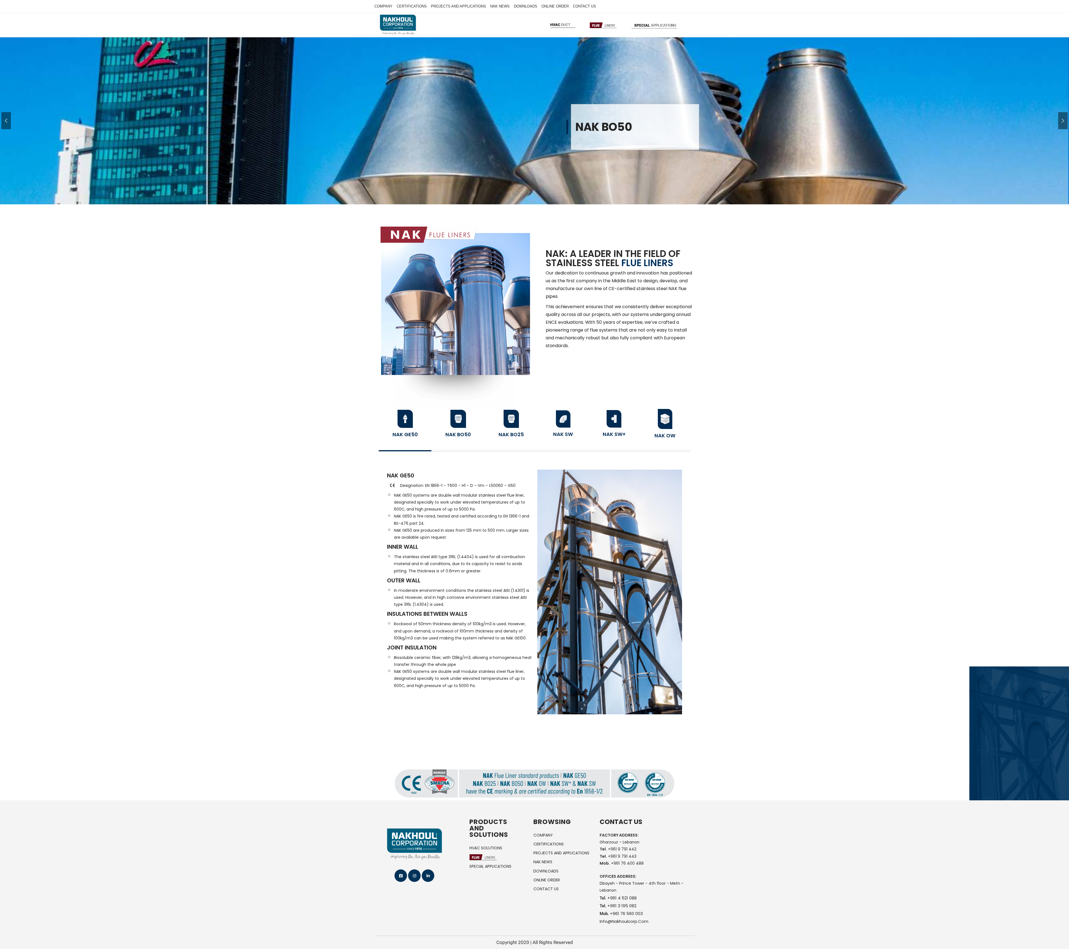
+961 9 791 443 (622, 856)
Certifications (412, 6)
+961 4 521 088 (622, 898)
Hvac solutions (485, 848)
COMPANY (543, 835)
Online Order (555, 6)
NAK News (500, 6)
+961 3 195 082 (621, 906)
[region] (534, 120)
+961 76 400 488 (627, 863)
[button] (6, 120)
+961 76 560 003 (626, 913)
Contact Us (584, 6)
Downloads (525, 6)
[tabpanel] (534, 592)
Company (383, 6)
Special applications (490, 866)
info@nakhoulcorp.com (624, 921)
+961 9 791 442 (622, 849)
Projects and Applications (458, 6)
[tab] (405, 427)
